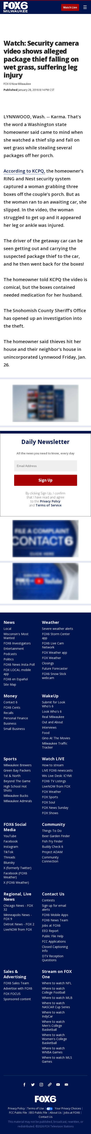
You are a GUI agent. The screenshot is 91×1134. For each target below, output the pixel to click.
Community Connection (50, 859)
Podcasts (10, 654)
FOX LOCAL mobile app (17, 672)
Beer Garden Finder (56, 836)
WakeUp (50, 695)
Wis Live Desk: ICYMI (57, 776)
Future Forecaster (55, 668)
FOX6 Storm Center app (56, 636)
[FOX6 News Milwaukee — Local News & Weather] (16, 7)
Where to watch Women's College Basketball (54, 1039)
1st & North (12, 776)
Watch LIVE (53, 758)
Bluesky (9, 862)
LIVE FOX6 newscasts (57, 770)
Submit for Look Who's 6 (53, 704)
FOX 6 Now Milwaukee (17, 84)
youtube (58, 1084)
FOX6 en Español (16, 679)
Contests (48, 900)
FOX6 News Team (55, 920)
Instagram (11, 846)
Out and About (52, 722)
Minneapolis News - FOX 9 (18, 917)
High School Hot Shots (15, 788)
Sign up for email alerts (54, 907)
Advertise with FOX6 (18, 988)
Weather (50, 622)
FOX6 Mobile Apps (55, 915)
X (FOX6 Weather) (16, 882)
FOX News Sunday (55, 807)
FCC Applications (54, 941)
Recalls (8, 713)
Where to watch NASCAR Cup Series (56, 1005)
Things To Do (52, 831)
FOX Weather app (54, 652)
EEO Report (50, 931)
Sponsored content (17, 999)
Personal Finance (16, 718)
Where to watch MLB (57, 998)
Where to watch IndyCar (53, 1014)
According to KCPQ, (24, 171)
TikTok (8, 852)
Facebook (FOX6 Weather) (15, 875)
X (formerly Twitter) (17, 868)
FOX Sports (50, 797)
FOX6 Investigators (17, 643)
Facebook (11, 841)
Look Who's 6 (52, 711)
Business (10, 723)
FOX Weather (51, 658)
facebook (24, 1084)
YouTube (10, 836)
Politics (9, 659)
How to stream (53, 765)
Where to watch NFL (57, 983)
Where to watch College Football (53, 990)
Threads (9, 857)
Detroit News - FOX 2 (19, 924)
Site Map (10, 684)
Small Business (14, 729)
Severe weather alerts (57, 628)
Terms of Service (48, 505)
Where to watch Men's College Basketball (53, 1025)
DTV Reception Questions (52, 958)
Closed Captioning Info (55, 949)
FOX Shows (50, 813)
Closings (48, 663)
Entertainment (14, 648)
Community (53, 824)
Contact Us (53, 894)
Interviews (49, 727)
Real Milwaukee (53, 717)
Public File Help (52, 936)
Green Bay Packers (17, 770)
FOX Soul (48, 802)
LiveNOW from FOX (56, 786)
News (9, 622)
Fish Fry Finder (52, 841)
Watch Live (70, 7)
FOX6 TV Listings (54, 781)
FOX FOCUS (12, 994)
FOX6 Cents (12, 707)
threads (49, 1084)
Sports (10, 758)
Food (45, 733)
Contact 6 (10, 702)
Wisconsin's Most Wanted (16, 636)
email (66, 1084)
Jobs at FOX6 (51, 925)
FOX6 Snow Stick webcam (54, 676)
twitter (32, 1084)
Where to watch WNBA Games (53, 1050)
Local (7, 628)
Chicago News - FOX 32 (18, 907)
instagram (41, 1084)
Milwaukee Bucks (16, 796)
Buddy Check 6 (52, 846)
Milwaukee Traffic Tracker (54, 745)
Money (10, 695)
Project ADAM (52, 852)
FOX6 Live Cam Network (53, 645)
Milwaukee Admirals (18, 801)
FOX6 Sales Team (16, 983)
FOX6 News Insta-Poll (19, 664)
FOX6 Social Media (15, 827)
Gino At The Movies (56, 738)
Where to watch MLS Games (57, 1059)
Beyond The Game (17, 781)
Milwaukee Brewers (18, 765)
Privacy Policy (50, 501)
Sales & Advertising (15, 974)
